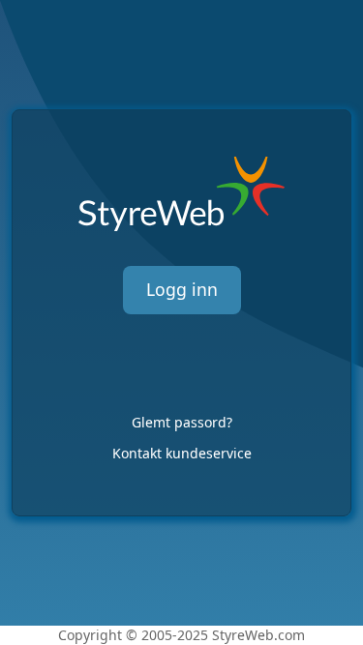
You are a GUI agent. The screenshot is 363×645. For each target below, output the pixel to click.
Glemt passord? (182, 422)
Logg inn (182, 289)
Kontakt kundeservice (182, 453)
